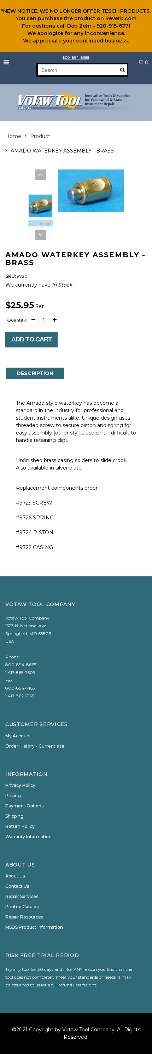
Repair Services (21, 896)
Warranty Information (28, 836)
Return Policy (20, 826)
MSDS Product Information (34, 927)
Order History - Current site (34, 746)
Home (13, 136)
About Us (15, 876)
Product (40, 136)
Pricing (13, 795)
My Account (18, 735)
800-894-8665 (76, 57)
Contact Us (17, 886)
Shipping (14, 816)
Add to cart (31, 339)
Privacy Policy (20, 785)
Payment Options (24, 805)
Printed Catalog (22, 906)
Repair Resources (24, 917)
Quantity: (17, 320)
